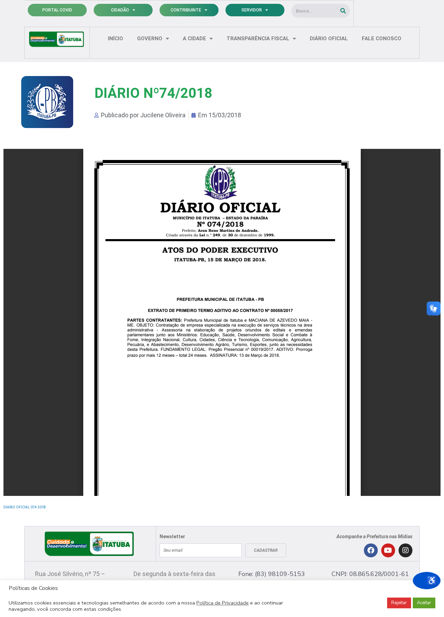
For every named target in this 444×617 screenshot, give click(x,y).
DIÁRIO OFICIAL (329, 38)
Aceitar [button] (424, 603)
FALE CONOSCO (381, 38)
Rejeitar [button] (399, 603)
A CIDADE (194, 38)
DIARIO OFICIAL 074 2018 (24, 507)
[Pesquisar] (343, 11)
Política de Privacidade (222, 603)
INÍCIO (115, 38)
